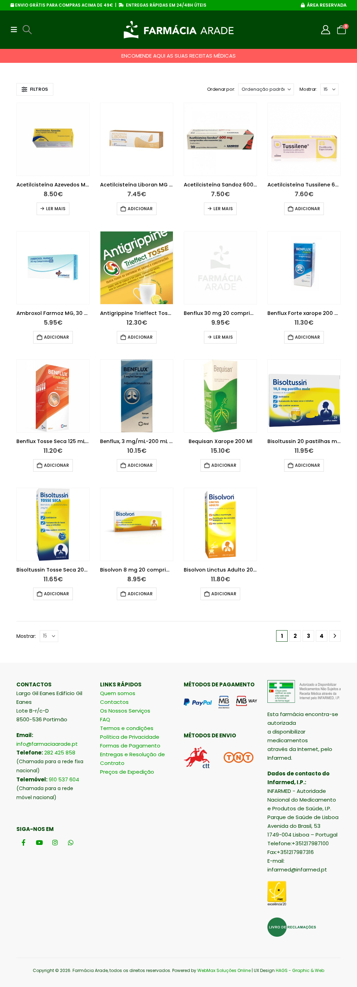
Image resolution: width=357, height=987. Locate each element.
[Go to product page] (53, 139)
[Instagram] (55, 842)
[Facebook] (23, 842)
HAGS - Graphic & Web (300, 970)
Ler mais (56, 209)
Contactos (114, 702)
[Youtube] (39, 842)
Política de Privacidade (129, 737)
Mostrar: (308, 89)
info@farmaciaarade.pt (47, 743)
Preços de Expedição (127, 771)
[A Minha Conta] (325, 29)
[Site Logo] (179, 29)
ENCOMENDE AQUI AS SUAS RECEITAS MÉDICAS (178, 55)
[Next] (335, 636)
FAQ (105, 719)
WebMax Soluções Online (224, 970)
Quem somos (117, 693)
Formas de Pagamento (130, 745)
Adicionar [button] (140, 209)
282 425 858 (59, 752)
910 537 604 (64, 779)
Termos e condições (126, 728)
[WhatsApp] (70, 842)
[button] (16, 30)
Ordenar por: (221, 89)
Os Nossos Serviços (125, 710)
